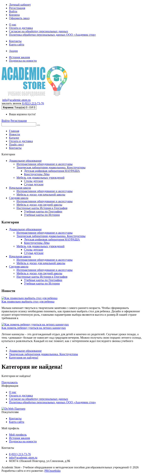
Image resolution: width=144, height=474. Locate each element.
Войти (13, 11)
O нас (12, 24)
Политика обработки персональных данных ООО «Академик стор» (52, 34)
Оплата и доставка (21, 28)
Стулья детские (34, 184)
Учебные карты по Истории (42, 214)
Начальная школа (20, 187)
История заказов (19, 57)
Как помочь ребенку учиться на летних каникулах (34, 327)
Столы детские (33, 181)
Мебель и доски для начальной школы (40, 194)
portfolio (52, 470)
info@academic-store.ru (16, 100)
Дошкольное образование (25, 160)
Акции (13, 50)
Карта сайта (16, 44)
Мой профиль (18, 434)
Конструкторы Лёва (37, 174)
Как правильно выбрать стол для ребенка (28, 301)
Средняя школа (18, 197)
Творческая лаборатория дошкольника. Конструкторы (51, 167)
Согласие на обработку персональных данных (38, 31)
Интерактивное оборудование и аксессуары (44, 164)
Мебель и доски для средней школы (39, 204)
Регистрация (17, 8)
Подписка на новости (23, 60)
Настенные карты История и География (41, 208)
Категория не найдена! (23, 357)
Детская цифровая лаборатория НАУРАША (52, 170)
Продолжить (10, 382)
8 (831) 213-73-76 (33, 103)
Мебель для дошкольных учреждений (40, 177)
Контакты (15, 41)
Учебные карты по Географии (43, 211)
